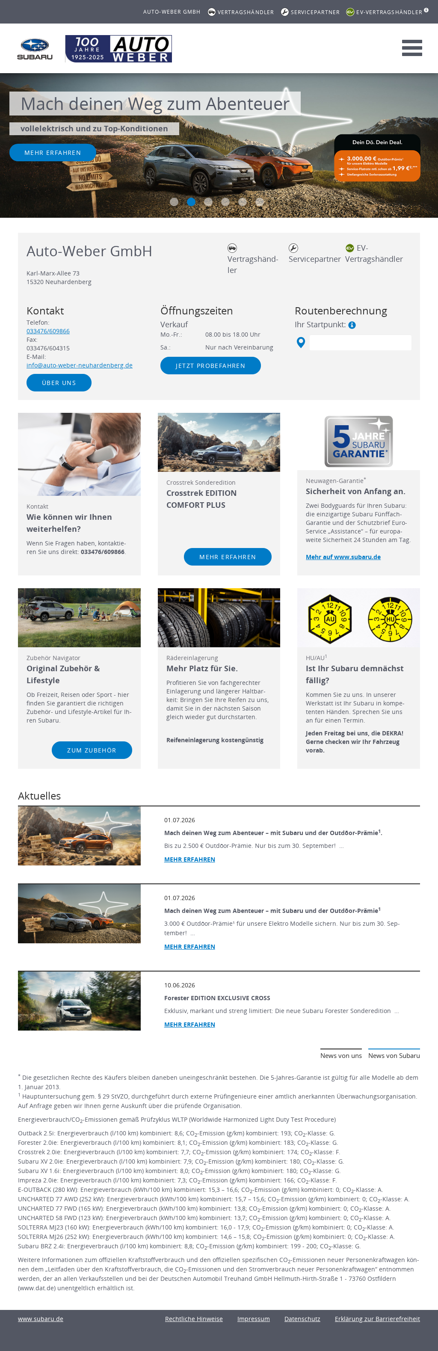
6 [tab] (259, 202)
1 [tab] (174, 202)
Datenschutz (302, 1319)
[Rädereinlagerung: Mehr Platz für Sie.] (219, 617)
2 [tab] (191, 202)
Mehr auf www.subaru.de (343, 557)
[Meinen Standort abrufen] (300, 343)
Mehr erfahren (52, 152)
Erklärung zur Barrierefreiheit (377, 1319)
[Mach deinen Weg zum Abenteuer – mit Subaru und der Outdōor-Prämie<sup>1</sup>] (79, 913)
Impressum (253, 1319)
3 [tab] (208, 202)
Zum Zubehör (91, 750)
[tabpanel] (219, 146)
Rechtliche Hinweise (194, 1319)
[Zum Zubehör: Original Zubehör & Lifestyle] (79, 617)
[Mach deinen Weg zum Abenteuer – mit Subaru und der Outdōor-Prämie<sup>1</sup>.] (79, 835)
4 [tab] (225, 202)
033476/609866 (48, 331)
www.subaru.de (40, 1319)
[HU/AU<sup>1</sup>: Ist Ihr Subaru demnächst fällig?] (358, 617)
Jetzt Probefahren (211, 365)
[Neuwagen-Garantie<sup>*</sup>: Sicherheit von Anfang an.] (358, 441)
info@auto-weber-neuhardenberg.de (80, 365)
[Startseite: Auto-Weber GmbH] (35, 48)
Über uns (59, 383)
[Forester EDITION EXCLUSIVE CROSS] (79, 1001)
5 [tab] (242, 202)
